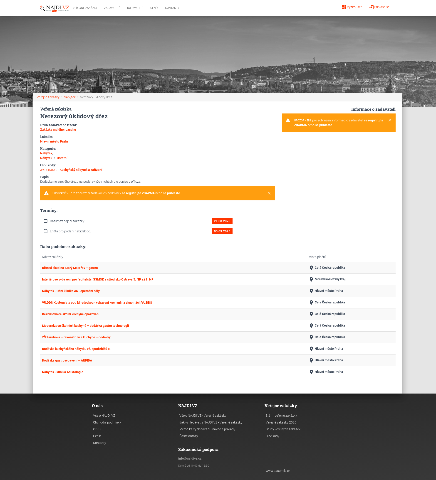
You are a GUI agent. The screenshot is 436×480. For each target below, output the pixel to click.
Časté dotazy (188, 436)
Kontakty (172, 8)
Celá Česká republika (327, 268)
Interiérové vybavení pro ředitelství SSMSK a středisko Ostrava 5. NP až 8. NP (98, 279)
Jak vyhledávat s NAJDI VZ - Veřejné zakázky (210, 422)
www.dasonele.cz (278, 471)
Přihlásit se (379, 7)
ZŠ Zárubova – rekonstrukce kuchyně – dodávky (76, 337)
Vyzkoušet (352, 7)
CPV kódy (272, 436)
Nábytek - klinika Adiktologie (62, 372)
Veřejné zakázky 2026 (281, 422)
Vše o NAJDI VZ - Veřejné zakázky (202, 415)
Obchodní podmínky (107, 422)
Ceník (154, 8)
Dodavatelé (135, 8)
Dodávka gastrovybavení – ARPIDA (67, 360)
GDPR (97, 429)
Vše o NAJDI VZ (104, 415)
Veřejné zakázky (85, 8)
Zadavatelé (112, 8)
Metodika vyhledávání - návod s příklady (207, 429)
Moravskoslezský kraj (327, 279)
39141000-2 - (71, 170)
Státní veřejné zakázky (281, 415)
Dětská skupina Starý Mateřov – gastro (70, 268)
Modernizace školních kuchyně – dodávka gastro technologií (85, 325)
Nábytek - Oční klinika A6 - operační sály (71, 291)
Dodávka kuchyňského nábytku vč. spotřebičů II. (76, 349)
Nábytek (70, 97)
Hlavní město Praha (326, 291)
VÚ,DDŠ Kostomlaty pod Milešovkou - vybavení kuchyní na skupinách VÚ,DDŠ (97, 302)
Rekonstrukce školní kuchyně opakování (70, 314)
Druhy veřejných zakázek (283, 429)
